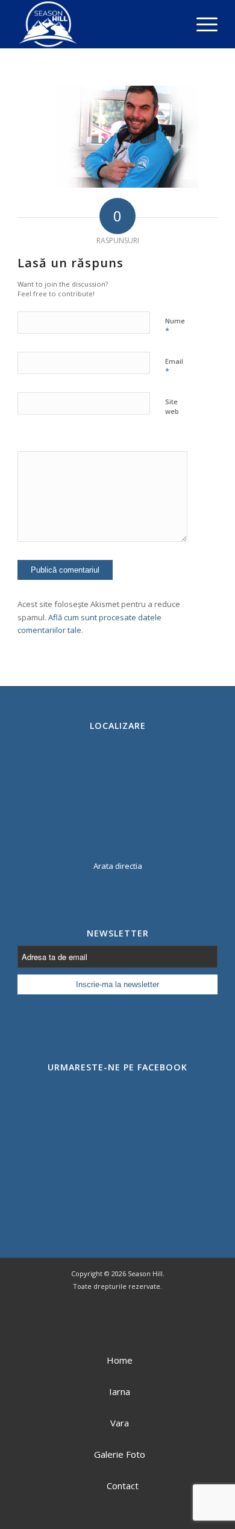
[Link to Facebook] (93, 1320)
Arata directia (117, 865)
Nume (175, 326)
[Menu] (201, 24)
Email (174, 367)
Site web (172, 406)
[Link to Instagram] (142, 1320)
